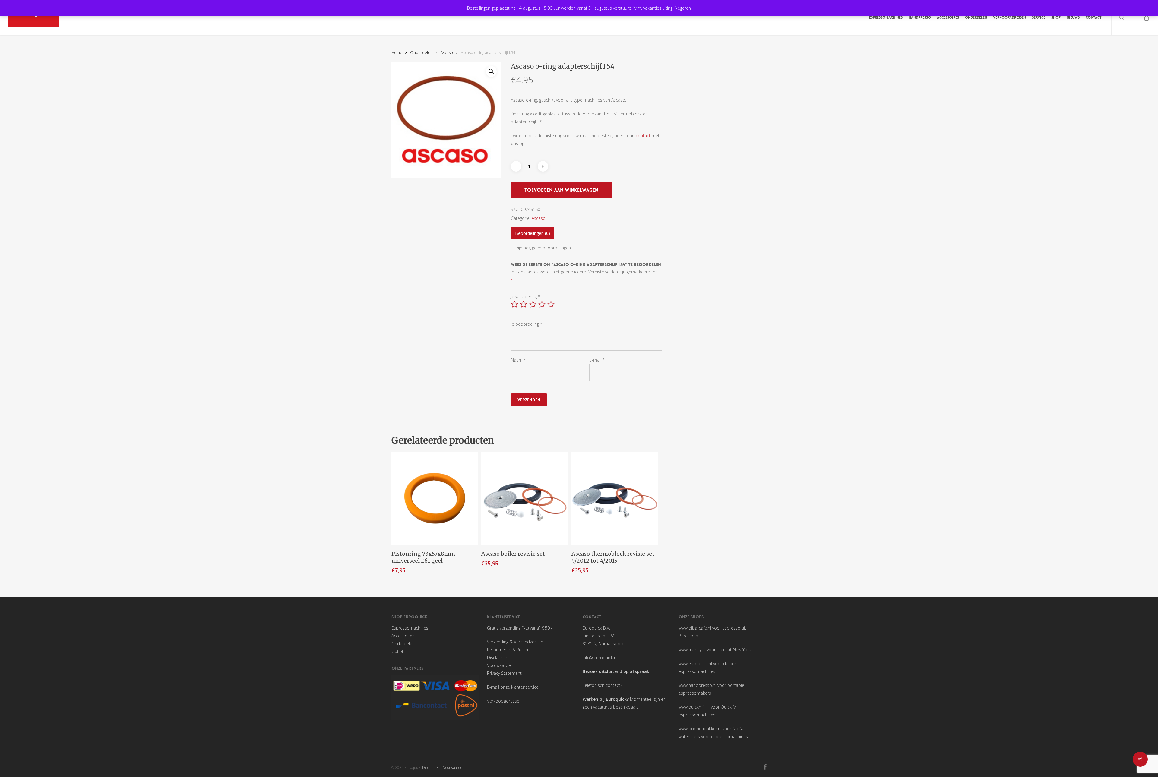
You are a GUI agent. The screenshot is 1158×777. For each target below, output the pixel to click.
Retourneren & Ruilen (507, 649)
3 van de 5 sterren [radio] (533, 304)
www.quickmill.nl (694, 707)
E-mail (597, 360)
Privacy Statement (504, 673)
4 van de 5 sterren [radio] (542, 304)
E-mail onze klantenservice (513, 687)
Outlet (397, 651)
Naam (518, 360)
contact (643, 135)
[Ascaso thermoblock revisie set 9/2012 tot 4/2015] (614, 498)
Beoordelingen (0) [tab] (532, 233)
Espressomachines (409, 628)
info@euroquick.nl (600, 657)
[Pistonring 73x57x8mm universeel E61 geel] (434, 498)
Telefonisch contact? (602, 685)
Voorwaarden (500, 665)
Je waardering (525, 296)
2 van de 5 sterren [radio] (524, 304)
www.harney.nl (692, 649)
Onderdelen (421, 52)
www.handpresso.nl (697, 685)
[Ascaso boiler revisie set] (524, 498)
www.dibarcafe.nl (695, 628)
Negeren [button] (683, 8)
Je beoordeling (526, 324)
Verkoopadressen (504, 701)
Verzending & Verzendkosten (515, 642)
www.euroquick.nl (695, 663)
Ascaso (447, 52)
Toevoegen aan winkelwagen (561, 190)
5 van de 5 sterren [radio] (551, 304)
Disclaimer (497, 657)
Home (396, 52)
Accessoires (402, 636)
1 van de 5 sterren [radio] (515, 304)
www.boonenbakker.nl (700, 728)
